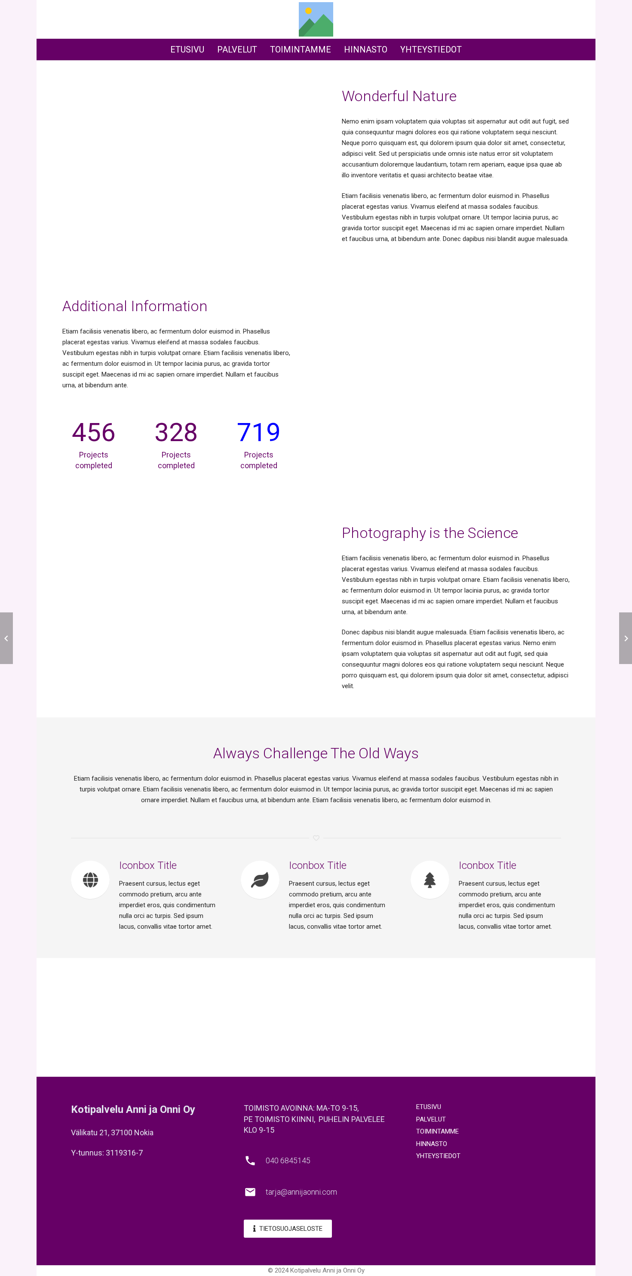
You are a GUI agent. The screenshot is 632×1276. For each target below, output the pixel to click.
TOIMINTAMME (437, 1131)
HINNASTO (431, 1144)
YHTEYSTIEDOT (438, 1156)
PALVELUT (431, 1119)
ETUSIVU (428, 1107)
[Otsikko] (316, 19)
